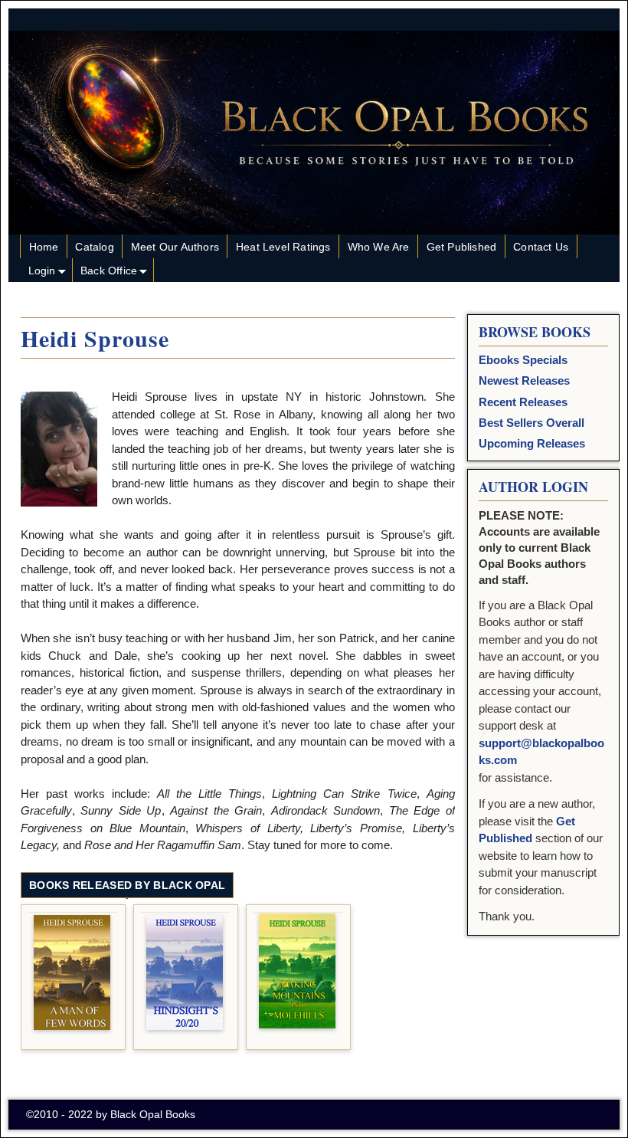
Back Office (108, 270)
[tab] (127, 886)
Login (42, 270)
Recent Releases (523, 401)
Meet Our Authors (175, 247)
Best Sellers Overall (531, 422)
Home (44, 247)
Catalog (94, 247)
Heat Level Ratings (283, 247)
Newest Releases (524, 380)
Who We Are (379, 247)
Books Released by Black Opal (127, 885)
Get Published (462, 247)
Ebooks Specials (523, 359)
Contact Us (540, 247)
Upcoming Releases (532, 443)
